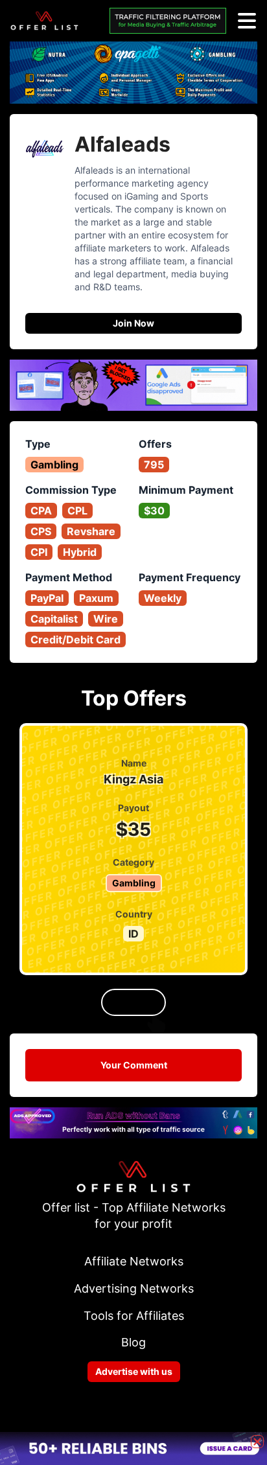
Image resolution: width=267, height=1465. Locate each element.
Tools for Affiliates (134, 1315)
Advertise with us (133, 1371)
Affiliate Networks (133, 1261)
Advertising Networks (134, 1288)
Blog (133, 1342)
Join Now (133, 323)
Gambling (54, 464)
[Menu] (247, 20)
